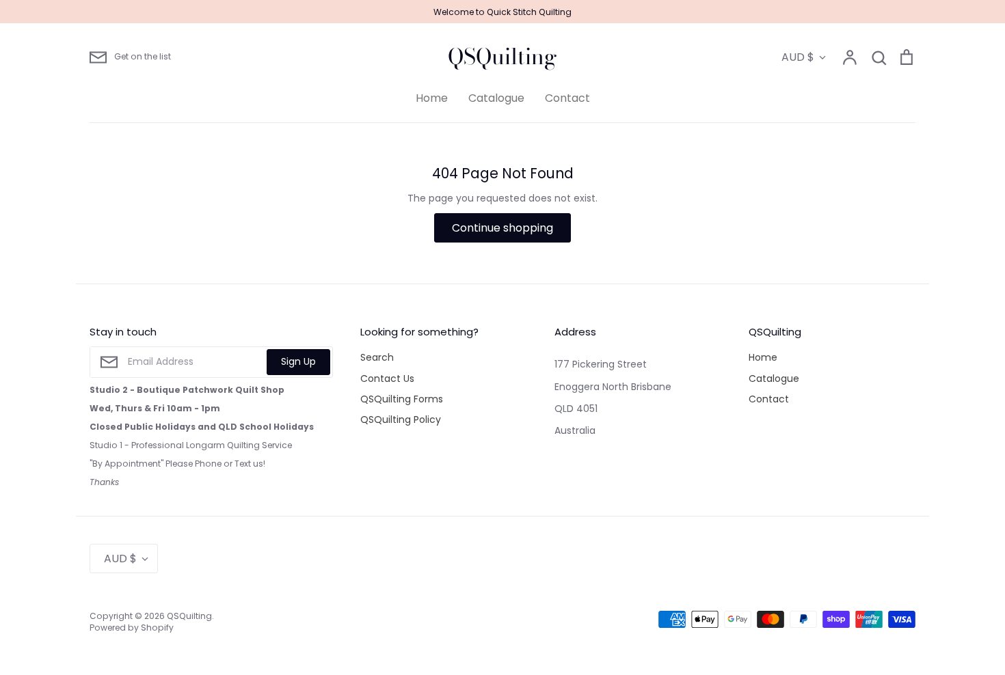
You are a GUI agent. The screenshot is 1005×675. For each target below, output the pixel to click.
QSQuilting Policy (400, 419)
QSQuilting (502, 57)
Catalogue (496, 98)
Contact (567, 98)
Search (377, 357)
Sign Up (298, 361)
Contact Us (387, 378)
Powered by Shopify (132, 627)
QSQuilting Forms (401, 399)
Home (432, 98)
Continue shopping (502, 228)
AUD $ (797, 57)
